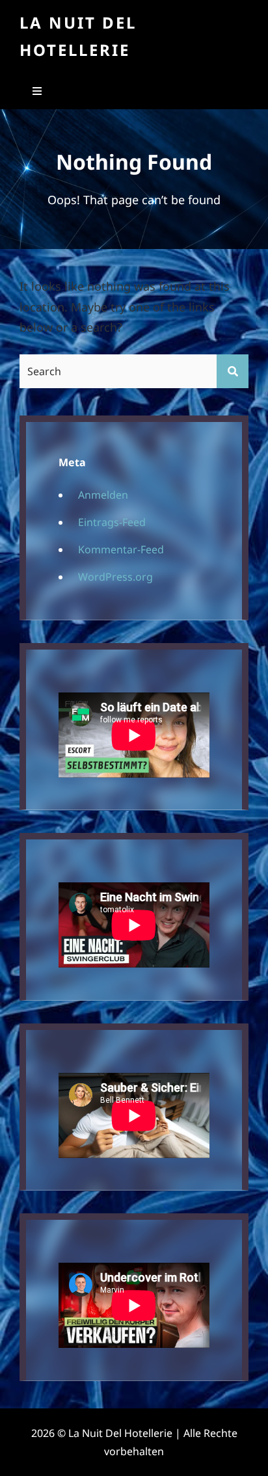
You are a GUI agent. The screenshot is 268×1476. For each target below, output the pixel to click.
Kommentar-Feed (121, 549)
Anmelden (103, 495)
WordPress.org (115, 577)
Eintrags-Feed (112, 522)
